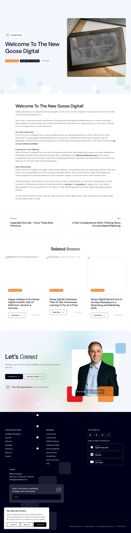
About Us (8, 452)
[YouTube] (105, 462)
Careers (8, 456)
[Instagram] (102, 435)
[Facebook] (96, 435)
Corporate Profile (52, 445)
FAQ (47, 464)
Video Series (51, 438)
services (68, 184)
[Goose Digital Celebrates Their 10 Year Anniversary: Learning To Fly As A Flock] (65, 288)
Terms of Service (52, 460)
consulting (80, 184)
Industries (9, 449)
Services (8, 438)
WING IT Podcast (52, 441)
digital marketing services (86, 155)
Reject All (27, 524)
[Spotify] (105, 454)
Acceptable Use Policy (105, 526)
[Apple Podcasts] (105, 447)
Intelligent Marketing (12, 434)
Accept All (40, 524)
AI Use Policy (51, 456)
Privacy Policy (51, 452)
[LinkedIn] (90, 435)
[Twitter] (108, 435)
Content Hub (51, 434)
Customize (13, 524)
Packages (8, 445)
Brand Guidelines (52, 449)
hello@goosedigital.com (18, 480)
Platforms (8, 441)
